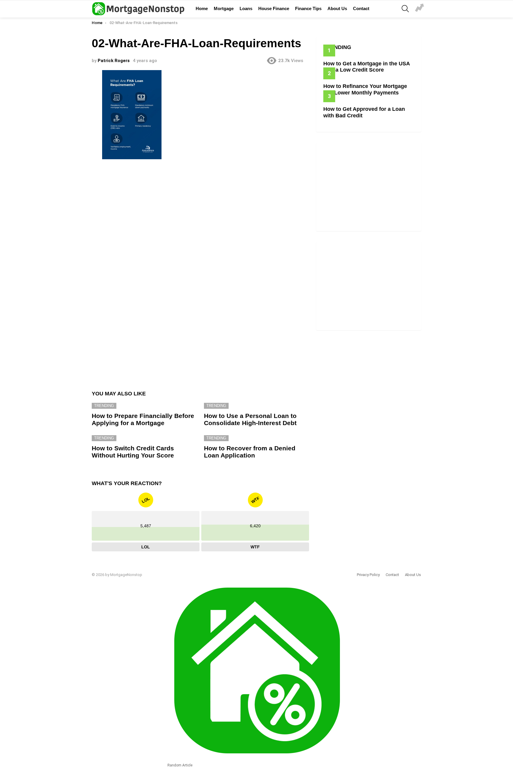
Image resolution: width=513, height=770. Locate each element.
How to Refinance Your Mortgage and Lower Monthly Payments (365, 89)
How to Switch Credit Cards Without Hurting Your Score (133, 452)
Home (202, 8)
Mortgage (224, 8)
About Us (337, 8)
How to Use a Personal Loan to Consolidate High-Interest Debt (250, 419)
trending (104, 405)
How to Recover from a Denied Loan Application (249, 452)
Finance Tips (308, 8)
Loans (246, 8)
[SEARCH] (405, 9)
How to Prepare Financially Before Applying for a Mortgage (143, 419)
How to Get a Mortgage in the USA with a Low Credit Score (366, 67)
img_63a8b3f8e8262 (419, 8)
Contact (361, 8)
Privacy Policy (368, 574)
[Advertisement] (200, 210)
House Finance (273, 8)
